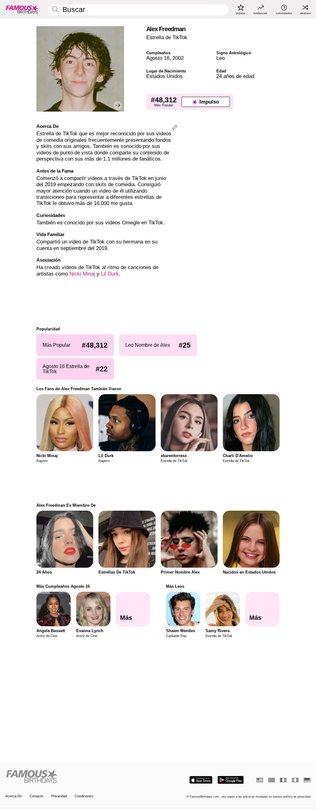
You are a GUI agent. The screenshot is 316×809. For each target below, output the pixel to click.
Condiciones (84, 796)
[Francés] (283, 780)
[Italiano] (295, 780)
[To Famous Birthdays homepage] (22, 9)
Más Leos (175, 586)
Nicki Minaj (82, 274)
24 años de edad (235, 76)
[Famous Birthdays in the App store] (201, 780)
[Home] (80, 776)
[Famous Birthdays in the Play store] (231, 780)
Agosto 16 (157, 58)
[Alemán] (307, 780)
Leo (220, 58)
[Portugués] (271, 780)
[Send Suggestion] (175, 128)
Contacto (36, 796)
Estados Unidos (164, 76)
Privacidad (59, 796)
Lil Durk (110, 274)
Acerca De (14, 796)
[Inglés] (259, 780)
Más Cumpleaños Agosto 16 (63, 586)
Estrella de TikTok (166, 37)
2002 (178, 58)
